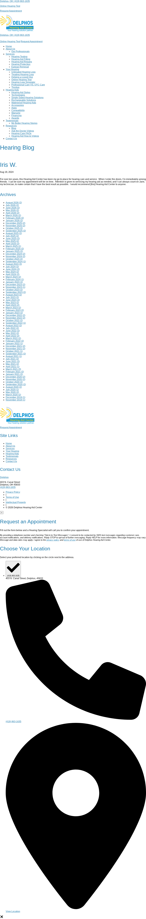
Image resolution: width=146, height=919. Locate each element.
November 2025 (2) (15, 225)
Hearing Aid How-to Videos (25, 136)
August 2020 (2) (14, 387)
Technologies (18, 95)
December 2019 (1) (15, 397)
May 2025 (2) (12, 241)
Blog (13, 128)
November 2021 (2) (15, 348)
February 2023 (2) (15, 310)
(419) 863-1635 (22, 1)
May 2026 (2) (12, 210)
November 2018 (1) (15, 400)
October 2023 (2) (14, 289)
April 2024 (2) (12, 274)
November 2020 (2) (15, 379)
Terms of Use (12, 497)
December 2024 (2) (15, 254)
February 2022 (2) (15, 341)
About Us (10, 49)
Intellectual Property (16, 502)
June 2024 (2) (13, 269)
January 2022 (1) (14, 343)
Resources (11, 126)
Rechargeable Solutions (23, 100)
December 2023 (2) (15, 284)
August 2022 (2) (14, 325)
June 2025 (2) (13, 238)
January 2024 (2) (14, 282)
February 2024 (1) (15, 279)
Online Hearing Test (10, 41)
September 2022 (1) (16, 323)
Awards (15, 118)
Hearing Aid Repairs (21, 61)
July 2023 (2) (12, 297)
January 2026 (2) (14, 220)
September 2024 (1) (16, 261)
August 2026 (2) (14, 202)
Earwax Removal (20, 67)
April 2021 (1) (12, 366)
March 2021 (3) (13, 369)
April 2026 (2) (12, 213)
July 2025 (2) (12, 236)
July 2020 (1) (12, 389)
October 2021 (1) (14, 351)
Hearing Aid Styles (20, 92)
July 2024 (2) (12, 266)
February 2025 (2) (15, 249)
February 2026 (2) (15, 218)
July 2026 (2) (12, 205)
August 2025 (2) (14, 233)
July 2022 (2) (12, 328)
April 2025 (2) (12, 243)
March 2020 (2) (13, 395)
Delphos (4, 477)
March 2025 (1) (13, 246)
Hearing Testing (19, 56)
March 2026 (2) (13, 215)
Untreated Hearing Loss (23, 72)
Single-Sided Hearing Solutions (27, 97)
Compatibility (18, 110)
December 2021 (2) (15, 346)
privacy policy (52, 540)
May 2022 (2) (12, 333)
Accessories (17, 105)
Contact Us (11, 138)
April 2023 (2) (12, 305)
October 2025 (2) (14, 228)
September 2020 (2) (16, 384)
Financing (16, 115)
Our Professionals (20, 51)
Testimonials (12, 120)
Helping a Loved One (22, 77)
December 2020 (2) (15, 377)
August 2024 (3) (14, 264)
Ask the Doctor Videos (22, 131)
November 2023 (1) (15, 287)
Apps (14, 108)
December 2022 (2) (15, 315)
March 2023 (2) (13, 307)
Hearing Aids (12, 90)
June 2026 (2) (13, 208)
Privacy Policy (13, 492)
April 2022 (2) (12, 336)
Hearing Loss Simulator (23, 82)
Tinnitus (15, 87)
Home (9, 46)
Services (10, 54)
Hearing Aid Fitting (20, 59)
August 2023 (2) (14, 295)
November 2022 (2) (15, 318)
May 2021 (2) (12, 364)
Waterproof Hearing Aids (23, 102)
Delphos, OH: (7, 1)
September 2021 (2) (16, 354)
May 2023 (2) (12, 302)
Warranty (15, 113)
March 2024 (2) (13, 277)
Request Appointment (31, 41)
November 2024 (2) (15, 256)
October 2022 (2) (14, 320)
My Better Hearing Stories (24, 123)
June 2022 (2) (13, 330)
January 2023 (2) (14, 313)
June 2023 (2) (13, 300)
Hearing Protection (20, 64)
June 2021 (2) (13, 361)
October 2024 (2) (14, 259)
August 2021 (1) (14, 356)
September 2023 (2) (16, 292)
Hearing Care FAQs (21, 133)
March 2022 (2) (13, 338)
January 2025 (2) (14, 251)
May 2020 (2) (12, 392)
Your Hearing (12, 69)
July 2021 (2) (12, 359)
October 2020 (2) (14, 382)
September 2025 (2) (16, 231)
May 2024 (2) (12, 272)
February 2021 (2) (15, 371)
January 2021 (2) (14, 374)
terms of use (70, 540)
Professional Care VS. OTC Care (28, 85)
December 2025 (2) (15, 223)
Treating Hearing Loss (22, 74)
